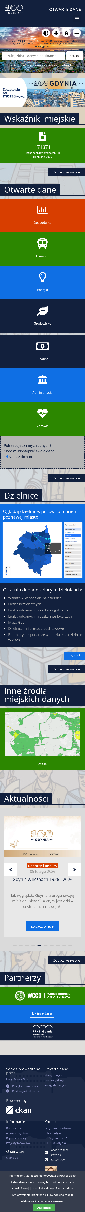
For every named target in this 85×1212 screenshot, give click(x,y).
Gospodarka (42, 223)
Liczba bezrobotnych (24, 604)
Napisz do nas (20, 456)
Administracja (42, 393)
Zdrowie (42, 426)
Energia (42, 290)
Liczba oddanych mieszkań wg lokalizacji (40, 616)
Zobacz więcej (43, 926)
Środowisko (42, 323)
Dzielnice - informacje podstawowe (36, 628)
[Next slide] (74, 869)
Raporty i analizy (42, 865)
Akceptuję (44, 1207)
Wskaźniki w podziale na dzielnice (34, 598)
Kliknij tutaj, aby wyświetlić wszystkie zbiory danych (43, 65)
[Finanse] (42, 346)
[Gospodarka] (42, 210)
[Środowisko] (42, 311)
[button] (77, 18)
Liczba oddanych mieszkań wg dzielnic (38, 610)
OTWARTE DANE (65, 9)
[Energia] (42, 277)
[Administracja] (42, 380)
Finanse (42, 359)
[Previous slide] (10, 869)
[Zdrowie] (42, 413)
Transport (42, 256)
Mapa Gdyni (17, 622)
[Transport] (42, 243)
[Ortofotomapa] (42, 754)
